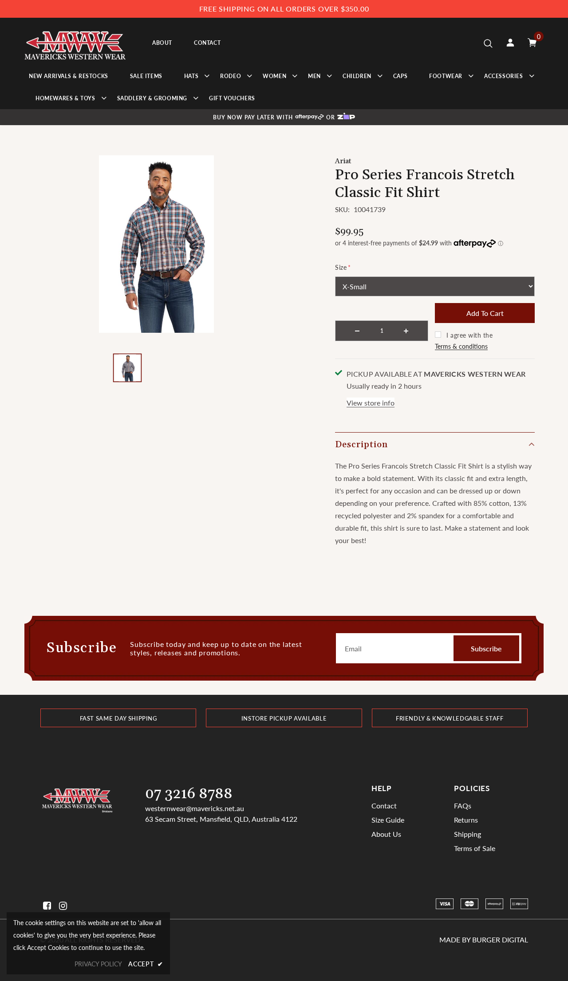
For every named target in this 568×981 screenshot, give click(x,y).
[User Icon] (510, 42)
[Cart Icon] (532, 42)
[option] (156, 244)
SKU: (342, 209)
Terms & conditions (461, 346)
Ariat (343, 161)
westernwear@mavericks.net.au (194, 808)
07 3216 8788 (189, 794)
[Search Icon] (488, 43)
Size (343, 267)
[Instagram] (61, 905)
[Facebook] (45, 905)
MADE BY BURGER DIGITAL (483, 939)
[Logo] (75, 43)
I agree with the (469, 335)
